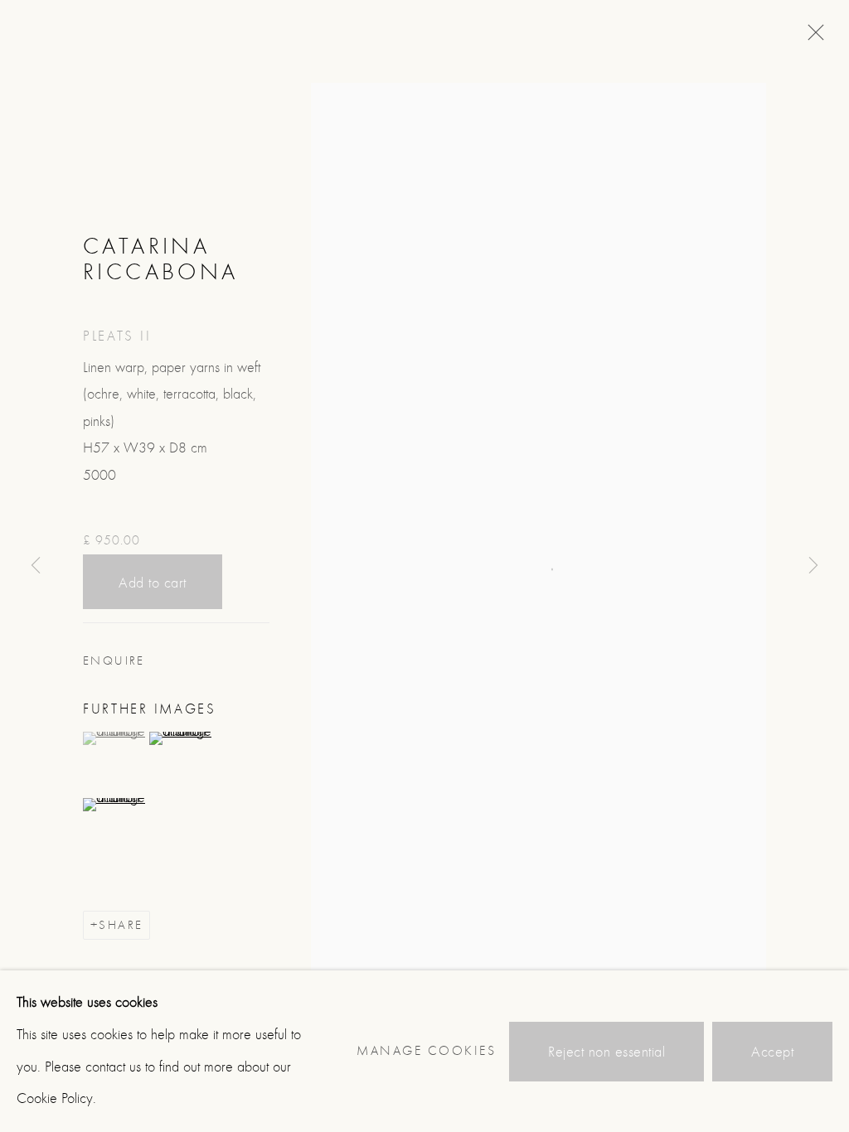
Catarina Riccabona (161, 259)
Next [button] (813, 566)
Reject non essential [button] (606, 1052)
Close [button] (811, 37)
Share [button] (121, 925)
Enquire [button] (114, 661)
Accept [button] (772, 1052)
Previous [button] (35, 566)
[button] (114, 738)
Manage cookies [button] (426, 1050)
